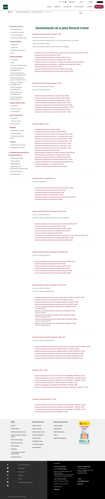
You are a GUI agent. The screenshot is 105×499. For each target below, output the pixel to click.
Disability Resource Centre (38, 432)
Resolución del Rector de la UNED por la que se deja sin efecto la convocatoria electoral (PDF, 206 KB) (61, 53)
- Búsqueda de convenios (17, 148)
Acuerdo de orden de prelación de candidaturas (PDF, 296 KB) (51, 166)
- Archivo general (15, 161)
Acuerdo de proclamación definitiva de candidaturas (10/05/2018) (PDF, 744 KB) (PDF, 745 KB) (60, 409)
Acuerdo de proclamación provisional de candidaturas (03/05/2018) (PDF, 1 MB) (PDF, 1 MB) (59, 407)
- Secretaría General (15, 29)
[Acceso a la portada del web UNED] (5, 7)
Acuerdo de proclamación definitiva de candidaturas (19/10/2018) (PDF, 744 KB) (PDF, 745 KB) (60, 380)
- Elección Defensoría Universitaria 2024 (16, 93)
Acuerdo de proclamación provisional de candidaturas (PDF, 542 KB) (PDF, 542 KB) (56, 302)
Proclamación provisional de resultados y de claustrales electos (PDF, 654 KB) (55, 197)
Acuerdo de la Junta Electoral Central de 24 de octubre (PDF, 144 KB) (53, 148)
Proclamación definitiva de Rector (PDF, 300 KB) (47, 129)
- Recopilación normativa (17, 130)
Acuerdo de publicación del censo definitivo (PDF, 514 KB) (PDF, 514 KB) (54, 300)
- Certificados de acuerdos (17, 50)
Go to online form (62, 469)
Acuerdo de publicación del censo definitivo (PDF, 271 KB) (50, 226)
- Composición (14, 45)
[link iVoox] (7, 486)
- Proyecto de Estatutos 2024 (18, 65)
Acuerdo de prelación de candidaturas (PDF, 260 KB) (48, 233)
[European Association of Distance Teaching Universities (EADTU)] (84, 436)
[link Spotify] (7, 482)
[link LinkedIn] (7, 475)
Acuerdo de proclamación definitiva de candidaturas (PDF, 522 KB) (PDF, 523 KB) (56, 304)
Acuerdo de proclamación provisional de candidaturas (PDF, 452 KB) (53, 228)
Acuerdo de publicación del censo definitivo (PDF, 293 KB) (50, 190)
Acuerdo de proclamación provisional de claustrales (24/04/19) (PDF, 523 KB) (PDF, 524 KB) (59, 356)
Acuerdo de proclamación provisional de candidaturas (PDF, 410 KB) (53, 266)
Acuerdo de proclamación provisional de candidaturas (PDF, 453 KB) (53, 60)
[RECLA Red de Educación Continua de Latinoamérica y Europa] (84, 442)
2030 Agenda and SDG (16, 457)
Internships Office (36, 438)
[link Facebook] (7, 465)
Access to (56, 435)
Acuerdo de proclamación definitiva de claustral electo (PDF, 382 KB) (53, 273)
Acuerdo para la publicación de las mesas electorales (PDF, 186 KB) (52, 109)
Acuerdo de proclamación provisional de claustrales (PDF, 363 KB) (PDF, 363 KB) (56, 319)
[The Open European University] (84, 430)
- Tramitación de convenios (18, 145)
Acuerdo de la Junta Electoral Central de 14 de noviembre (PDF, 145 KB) (53, 134)
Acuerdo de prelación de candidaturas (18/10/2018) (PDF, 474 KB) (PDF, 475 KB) (56, 382)
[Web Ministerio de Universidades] (84, 423)
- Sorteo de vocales (15, 109)
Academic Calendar (36, 425)
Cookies (20, 479)
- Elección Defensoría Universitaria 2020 (16, 98)
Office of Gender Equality (16, 440)
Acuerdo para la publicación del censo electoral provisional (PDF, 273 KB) (54, 188)
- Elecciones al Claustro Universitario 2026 (16, 69)
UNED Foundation (15, 446)
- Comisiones (13, 47)
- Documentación (15, 111)
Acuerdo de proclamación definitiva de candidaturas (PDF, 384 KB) (52, 268)
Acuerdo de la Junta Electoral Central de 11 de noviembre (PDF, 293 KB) (53, 136)
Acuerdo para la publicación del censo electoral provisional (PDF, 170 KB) (54, 107)
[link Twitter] (7, 468)
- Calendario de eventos (17, 32)
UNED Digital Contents (37, 441)
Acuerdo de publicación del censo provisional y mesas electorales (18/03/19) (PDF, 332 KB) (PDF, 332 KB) (63, 346)
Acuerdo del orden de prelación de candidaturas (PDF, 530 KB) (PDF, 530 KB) (55, 315)
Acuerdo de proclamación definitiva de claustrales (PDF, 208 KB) (52, 96)
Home (11, 12)
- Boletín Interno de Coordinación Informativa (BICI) (19, 168)
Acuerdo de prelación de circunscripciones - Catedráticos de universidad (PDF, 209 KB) (58, 64)
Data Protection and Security (25, 482)
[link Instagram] (7, 478)
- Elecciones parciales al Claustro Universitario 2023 (18, 79)
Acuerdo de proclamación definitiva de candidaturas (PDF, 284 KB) (52, 231)
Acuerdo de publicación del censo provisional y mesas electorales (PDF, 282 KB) (56, 224)
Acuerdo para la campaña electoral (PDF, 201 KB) (47, 55)
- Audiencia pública (15, 133)
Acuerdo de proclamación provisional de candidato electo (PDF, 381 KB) (53, 271)
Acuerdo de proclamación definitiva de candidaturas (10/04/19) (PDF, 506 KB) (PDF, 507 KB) (59, 353)
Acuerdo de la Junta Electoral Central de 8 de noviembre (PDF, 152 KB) (53, 139)
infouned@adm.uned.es (83, 481)
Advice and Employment (38, 435)
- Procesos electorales (16, 35)
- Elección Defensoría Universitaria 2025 (16, 88)
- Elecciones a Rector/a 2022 (18, 38)
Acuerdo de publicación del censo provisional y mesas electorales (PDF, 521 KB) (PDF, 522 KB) (59, 297)
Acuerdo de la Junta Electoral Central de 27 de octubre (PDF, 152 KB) (53, 143)
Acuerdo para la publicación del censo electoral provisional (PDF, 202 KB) (54, 71)
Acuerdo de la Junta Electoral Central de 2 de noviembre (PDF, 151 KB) (53, 141)
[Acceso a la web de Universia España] (84, 427)
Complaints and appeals (38, 444)
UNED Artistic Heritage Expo (60, 438)
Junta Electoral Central (36, 12)
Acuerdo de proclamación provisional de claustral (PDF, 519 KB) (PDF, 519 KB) (55, 307)
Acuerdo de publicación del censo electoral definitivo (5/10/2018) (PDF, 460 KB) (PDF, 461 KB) (60, 376)
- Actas (12, 53)
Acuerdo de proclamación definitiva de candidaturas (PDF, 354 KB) (52, 57)
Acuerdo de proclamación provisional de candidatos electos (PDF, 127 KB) (54, 238)
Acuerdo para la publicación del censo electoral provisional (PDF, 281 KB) (54, 162)
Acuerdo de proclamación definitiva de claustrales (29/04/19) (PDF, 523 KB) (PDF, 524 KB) (58, 358)
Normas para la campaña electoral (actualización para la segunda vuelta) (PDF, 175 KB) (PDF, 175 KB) (61, 387)
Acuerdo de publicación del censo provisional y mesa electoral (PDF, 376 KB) (55, 261)
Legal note (21, 475)
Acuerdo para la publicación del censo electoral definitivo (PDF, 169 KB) (53, 105)
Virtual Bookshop (58, 429)
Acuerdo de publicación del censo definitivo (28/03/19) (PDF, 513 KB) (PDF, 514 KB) (57, 349)
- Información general (16, 171)
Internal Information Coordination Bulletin (18, 435)
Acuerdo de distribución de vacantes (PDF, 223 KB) (48, 67)
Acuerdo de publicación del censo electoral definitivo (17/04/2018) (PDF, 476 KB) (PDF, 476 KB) (60, 405)
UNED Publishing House (59, 432)
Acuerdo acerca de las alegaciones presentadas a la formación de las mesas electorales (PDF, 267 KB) (61, 235)
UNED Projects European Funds (18, 432)
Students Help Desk (37, 429)
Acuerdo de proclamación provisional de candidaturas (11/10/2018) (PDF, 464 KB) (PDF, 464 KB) (60, 378)
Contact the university (24, 465)
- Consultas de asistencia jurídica (17, 137)
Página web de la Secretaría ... (23, 12)
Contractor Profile (15, 429)
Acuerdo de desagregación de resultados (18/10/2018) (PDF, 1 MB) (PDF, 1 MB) (56, 385)
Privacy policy (21, 472)
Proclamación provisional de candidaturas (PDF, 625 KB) (49, 192)
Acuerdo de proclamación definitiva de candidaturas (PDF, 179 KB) (52, 100)
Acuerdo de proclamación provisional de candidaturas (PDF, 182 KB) (53, 103)
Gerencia (13, 425)
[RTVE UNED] (100, 2)
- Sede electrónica (15, 174)
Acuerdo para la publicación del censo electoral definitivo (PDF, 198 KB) (53, 69)
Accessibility (21, 468)
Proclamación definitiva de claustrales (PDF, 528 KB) (48, 199)
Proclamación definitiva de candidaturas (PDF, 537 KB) (49, 195)
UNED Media (14, 449)
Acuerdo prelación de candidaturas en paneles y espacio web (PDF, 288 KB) (54, 152)
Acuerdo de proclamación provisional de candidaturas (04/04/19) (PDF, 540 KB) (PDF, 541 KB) (59, 351)
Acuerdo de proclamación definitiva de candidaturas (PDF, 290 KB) (52, 155)
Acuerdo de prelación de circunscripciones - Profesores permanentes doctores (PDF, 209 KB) (59, 62)
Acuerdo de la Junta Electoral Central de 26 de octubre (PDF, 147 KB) (53, 145)
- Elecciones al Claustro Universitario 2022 (16, 84)
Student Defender (36, 447)
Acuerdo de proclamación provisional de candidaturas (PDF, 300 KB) (53, 157)
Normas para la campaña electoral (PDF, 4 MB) (47, 150)
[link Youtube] (7, 472)
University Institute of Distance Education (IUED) (18, 453)
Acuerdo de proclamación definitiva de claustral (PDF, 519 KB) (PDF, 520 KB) (55, 311)
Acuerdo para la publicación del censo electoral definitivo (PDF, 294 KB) (53, 159)
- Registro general (15, 164)
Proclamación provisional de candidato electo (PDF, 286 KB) (50, 132)
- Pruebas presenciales (16, 158)
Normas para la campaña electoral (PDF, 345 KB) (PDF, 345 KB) (51, 412)
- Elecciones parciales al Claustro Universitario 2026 (18, 74)
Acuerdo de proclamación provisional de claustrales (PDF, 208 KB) (52, 98)
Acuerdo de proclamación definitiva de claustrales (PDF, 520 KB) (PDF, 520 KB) (55, 323)
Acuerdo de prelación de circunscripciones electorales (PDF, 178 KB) (53, 112)
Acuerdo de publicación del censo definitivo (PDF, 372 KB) (50, 264)
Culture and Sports (58, 425)
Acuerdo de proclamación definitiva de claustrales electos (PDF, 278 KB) (54, 240)
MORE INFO (56, 489)
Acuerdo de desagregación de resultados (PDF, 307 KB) (49, 164)
